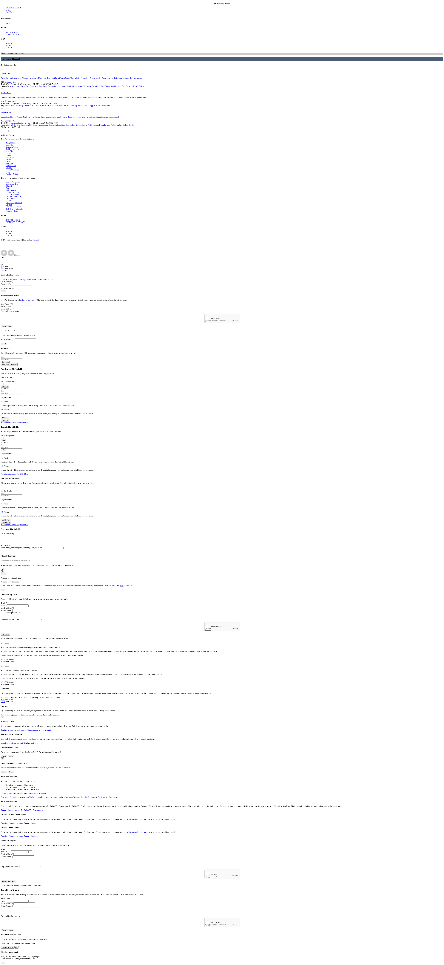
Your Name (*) (6, 304)
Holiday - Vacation (12, 149)
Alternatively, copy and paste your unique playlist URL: (21, 548)
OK (16, 947)
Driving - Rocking (12, 192)
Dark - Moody (11, 190)
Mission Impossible (79, 86)
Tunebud (35, 240)
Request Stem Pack (8, 881)
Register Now (6, 326)
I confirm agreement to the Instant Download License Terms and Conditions (31, 715)
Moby (89, 86)
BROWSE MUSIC (13, 32)
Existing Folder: (9, 382)
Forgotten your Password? (44, 279)
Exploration (52, 86)
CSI (36, 86)
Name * (4, 606)
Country (4, 311)
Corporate (16, 86)
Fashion (90, 125)
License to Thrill (5, 73)
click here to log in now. (27, 300)
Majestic (9, 205)
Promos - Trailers (12, 153)
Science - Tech (11, 166)
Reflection (114, 125)
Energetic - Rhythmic (13, 196)
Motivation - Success (13, 207)
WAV (3, 661)
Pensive (107, 125)
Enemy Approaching (40, 125)
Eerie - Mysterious (12, 194)
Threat (135, 86)
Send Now (11, 556)
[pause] (11, 255)
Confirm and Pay (7, 947)
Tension (129, 86)
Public (6, 402)
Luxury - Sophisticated (14, 203)
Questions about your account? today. (19, 743)
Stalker (125, 125)
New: (6, 389)
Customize (5, 634)
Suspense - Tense (12, 211)
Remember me (9, 289)
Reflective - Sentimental (14, 209)
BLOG (8, 45)
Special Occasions (12, 170)
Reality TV (10, 159)
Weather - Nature (12, 174)
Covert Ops (24, 86)
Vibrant (109, 106)
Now (3, 440)
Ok (3, 590)
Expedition (43, 86)
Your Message (6, 546)
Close (4, 556)
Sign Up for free (29, 279)
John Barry (59, 106)
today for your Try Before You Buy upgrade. (22, 810)
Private (6, 410)
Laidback (9, 201)
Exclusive (52, 125)
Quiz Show (10, 157)
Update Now (6, 520)
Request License (7, 930)
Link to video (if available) (10, 613)
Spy (119, 86)
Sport (7, 172)
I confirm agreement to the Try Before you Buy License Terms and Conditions (32, 697)
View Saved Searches (9, 364)
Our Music (11, 54)
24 (10, 86)
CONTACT (10, 48)
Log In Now (30, 335)
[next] (17, 255)
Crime (32, 86)
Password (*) (6, 284)
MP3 (3, 659)
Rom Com (9, 164)
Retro (8, 161)
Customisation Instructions (10, 619)
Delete (11, 756)
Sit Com (9, 168)
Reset (4, 344)
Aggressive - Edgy (12, 184)
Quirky (8, 155)
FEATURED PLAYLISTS (16, 34)
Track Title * (5, 603)
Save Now (5, 362)
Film (59, 86)
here (121, 586)
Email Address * (7, 534)
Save (3, 574)
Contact (4, 270)
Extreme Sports (81, 125)
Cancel (4, 756)
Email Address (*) (7, 282)
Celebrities (16, 125)
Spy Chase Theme (6, 93)
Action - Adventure (13, 182)
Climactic (9, 186)
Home (3, 54)
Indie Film (9, 151)
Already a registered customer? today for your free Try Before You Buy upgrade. (85, 797)
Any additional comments (10, 867)
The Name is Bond (6, 112)
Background (10, 143)
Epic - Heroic (10, 198)
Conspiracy (19, 106)
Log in (8, 10)
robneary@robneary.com (139, 819)
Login (3, 291)
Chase (11, 106)
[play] (4, 255)
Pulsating (95, 86)
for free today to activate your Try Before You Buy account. (26, 797)
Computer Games (12, 147)
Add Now (5, 386)
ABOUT (9, 43)
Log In (8, 23)
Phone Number (6, 610)
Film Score (40, 106)
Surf (123, 86)
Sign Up (9, 12)
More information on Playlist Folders (14, 422)
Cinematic (9, 145)
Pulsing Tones (104, 86)
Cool (7, 188)
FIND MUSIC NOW (13, 8)
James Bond (66, 86)
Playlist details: (6, 491)
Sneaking (114, 86)
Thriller (141, 86)
